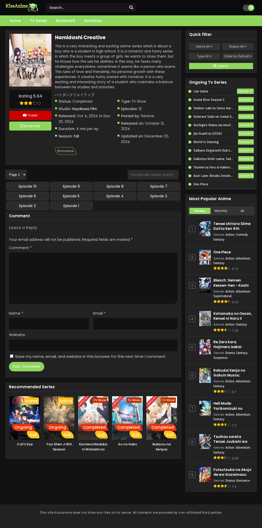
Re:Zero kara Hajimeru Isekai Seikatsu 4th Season (232, 347)
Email (99, 313)
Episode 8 (115, 186)
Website (17, 334)
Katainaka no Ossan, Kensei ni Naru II (232, 316)
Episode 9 (71, 186)
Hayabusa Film (84, 108)
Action (229, 234)
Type (203, 56)
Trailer (32, 115)
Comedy (242, 234)
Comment (20, 247)
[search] (131, 7)
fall (76, 136)
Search (222, 66)
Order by (236, 56)
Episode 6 (27, 196)
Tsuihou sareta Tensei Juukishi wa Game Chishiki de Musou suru (230, 444)
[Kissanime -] (21, 10)
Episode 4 (115, 196)
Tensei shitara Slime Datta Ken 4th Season (231, 228)
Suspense (220, 358)
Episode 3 (158, 196)
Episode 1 (71, 205)
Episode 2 (27, 205)
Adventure (243, 258)
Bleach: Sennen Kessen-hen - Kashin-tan (233, 285)
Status (236, 46)
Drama (230, 353)
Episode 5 (71, 196)
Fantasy (218, 239)
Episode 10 (28, 186)
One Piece (222, 252)
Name (16, 313)
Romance (65, 150)
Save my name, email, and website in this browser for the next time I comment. (90, 356)
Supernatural (222, 296)
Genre (203, 46)
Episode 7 (158, 186)
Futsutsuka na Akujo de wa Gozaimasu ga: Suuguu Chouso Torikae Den (232, 477)
